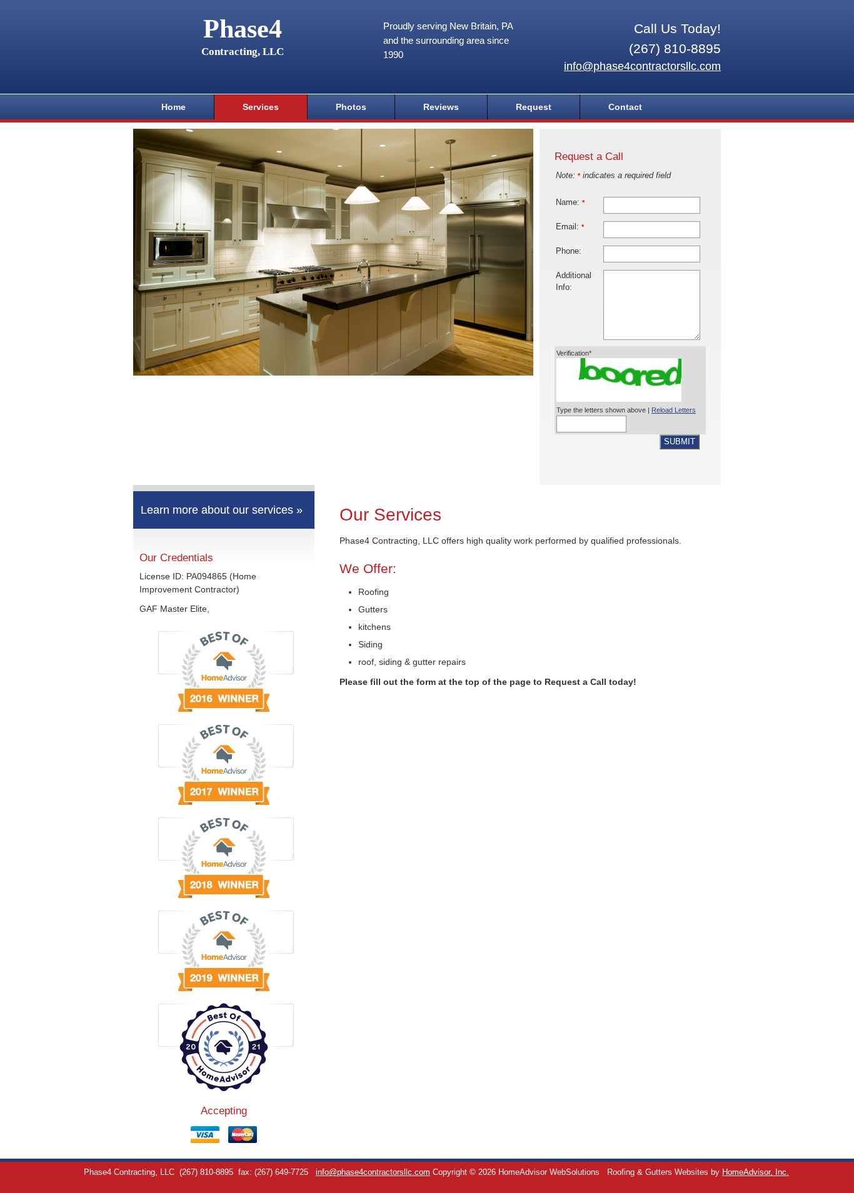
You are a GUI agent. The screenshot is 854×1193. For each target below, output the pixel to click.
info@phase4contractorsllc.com (642, 66)
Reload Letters (673, 410)
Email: (570, 226)
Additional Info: (573, 281)
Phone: (568, 251)
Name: (570, 202)
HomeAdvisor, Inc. (755, 1172)
